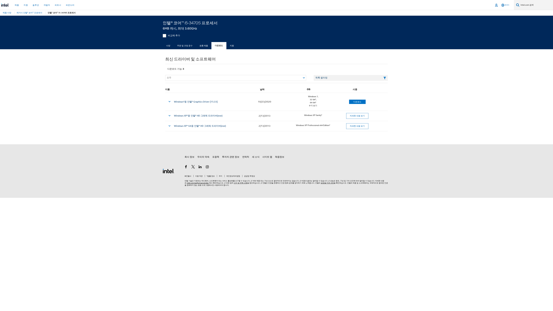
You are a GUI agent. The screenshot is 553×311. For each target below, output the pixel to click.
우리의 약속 (203, 157)
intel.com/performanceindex (198, 183)
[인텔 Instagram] (207, 167)
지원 (232, 45)
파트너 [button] (58, 5)
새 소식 (256, 157)
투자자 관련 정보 (230, 157)
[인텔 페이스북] (185, 167)
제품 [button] (17, 5)
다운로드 (219, 45)
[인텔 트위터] (193, 167)
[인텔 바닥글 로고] (168, 170)
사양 (168, 45)
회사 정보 (189, 157)
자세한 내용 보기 (357, 115)
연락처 (245, 157)
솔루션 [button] (36, 5)
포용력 (215, 157)
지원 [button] (26, 5)
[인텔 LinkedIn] (200, 167)
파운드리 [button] (70, 5)
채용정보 (279, 157)
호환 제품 (203, 45)
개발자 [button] (47, 5)
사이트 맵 (267, 157)
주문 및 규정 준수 (185, 45)
